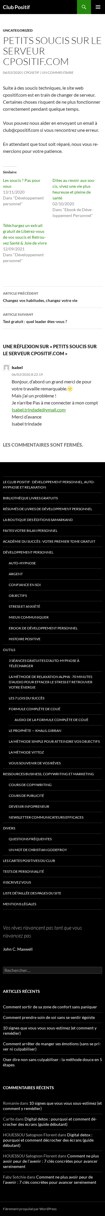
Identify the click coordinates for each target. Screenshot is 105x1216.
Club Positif (16, 7)
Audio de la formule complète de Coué (51, 720)
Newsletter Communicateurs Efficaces (46, 817)
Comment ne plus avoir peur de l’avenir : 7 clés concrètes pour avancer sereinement (51, 1161)
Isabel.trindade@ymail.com (39, 409)
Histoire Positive (25, 639)
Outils (9, 650)
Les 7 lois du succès (26, 698)
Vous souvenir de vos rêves (35, 763)
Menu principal (98, 7)
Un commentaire (58, 72)
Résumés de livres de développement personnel (47, 509)
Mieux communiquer (29, 617)
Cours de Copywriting (30, 785)
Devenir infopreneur (29, 806)
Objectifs (18, 595)
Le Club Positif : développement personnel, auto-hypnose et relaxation (49, 484)
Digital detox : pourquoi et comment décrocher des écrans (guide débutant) (50, 1121)
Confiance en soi (25, 585)
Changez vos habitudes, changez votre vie (40, 297)
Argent (16, 574)
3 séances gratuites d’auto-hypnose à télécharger (44, 663)
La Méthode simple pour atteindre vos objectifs (54, 741)
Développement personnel (28, 552)
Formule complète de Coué (34, 709)
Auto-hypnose (22, 563)
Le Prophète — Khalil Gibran (35, 730)
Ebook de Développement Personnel (43, 628)
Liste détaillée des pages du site (32, 893)
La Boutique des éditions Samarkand (38, 520)
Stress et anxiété (24, 606)
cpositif (31, 72)
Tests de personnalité (23, 871)
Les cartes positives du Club (29, 860)
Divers (9, 828)
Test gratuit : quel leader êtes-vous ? (35, 318)
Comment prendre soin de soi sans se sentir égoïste (49, 1017)
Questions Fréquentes (30, 839)
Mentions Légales (19, 904)
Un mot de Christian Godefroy (38, 850)
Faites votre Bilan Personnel (30, 530)
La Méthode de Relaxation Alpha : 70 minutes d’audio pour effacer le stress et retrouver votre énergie (50, 681)
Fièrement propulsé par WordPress (30, 1209)
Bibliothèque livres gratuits (30, 498)
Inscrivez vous (17, 882)
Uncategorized (18, 30)
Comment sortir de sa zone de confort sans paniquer (50, 1006)
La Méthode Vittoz (26, 752)
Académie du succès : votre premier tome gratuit (49, 541)
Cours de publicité (26, 795)
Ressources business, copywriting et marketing (48, 774)
